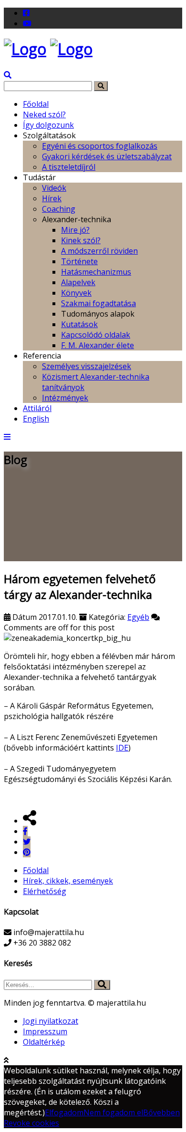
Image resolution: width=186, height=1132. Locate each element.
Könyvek (76, 293)
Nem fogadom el (113, 1112)
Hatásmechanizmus (96, 272)
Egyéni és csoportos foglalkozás (99, 146)
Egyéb (138, 617)
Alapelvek (78, 282)
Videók (54, 188)
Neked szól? (44, 114)
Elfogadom (64, 1112)
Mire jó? (75, 230)
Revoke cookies (31, 1123)
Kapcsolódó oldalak (95, 334)
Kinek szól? (81, 240)
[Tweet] (27, 841)
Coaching (58, 209)
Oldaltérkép (44, 1042)
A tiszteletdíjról (68, 167)
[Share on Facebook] (25, 831)
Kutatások (79, 324)
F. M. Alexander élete (97, 345)
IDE (122, 747)
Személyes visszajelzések (86, 366)
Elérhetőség (44, 891)
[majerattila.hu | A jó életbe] (25, 49)
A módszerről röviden (99, 251)
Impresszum (45, 1031)
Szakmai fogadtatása (98, 303)
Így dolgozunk (48, 125)
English (36, 418)
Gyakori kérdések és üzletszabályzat (107, 156)
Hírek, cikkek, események (68, 880)
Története (79, 261)
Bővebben (161, 1112)
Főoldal (36, 104)
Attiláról (37, 408)
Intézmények (65, 397)
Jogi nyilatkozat (50, 1021)
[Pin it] (27, 852)
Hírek (52, 198)
